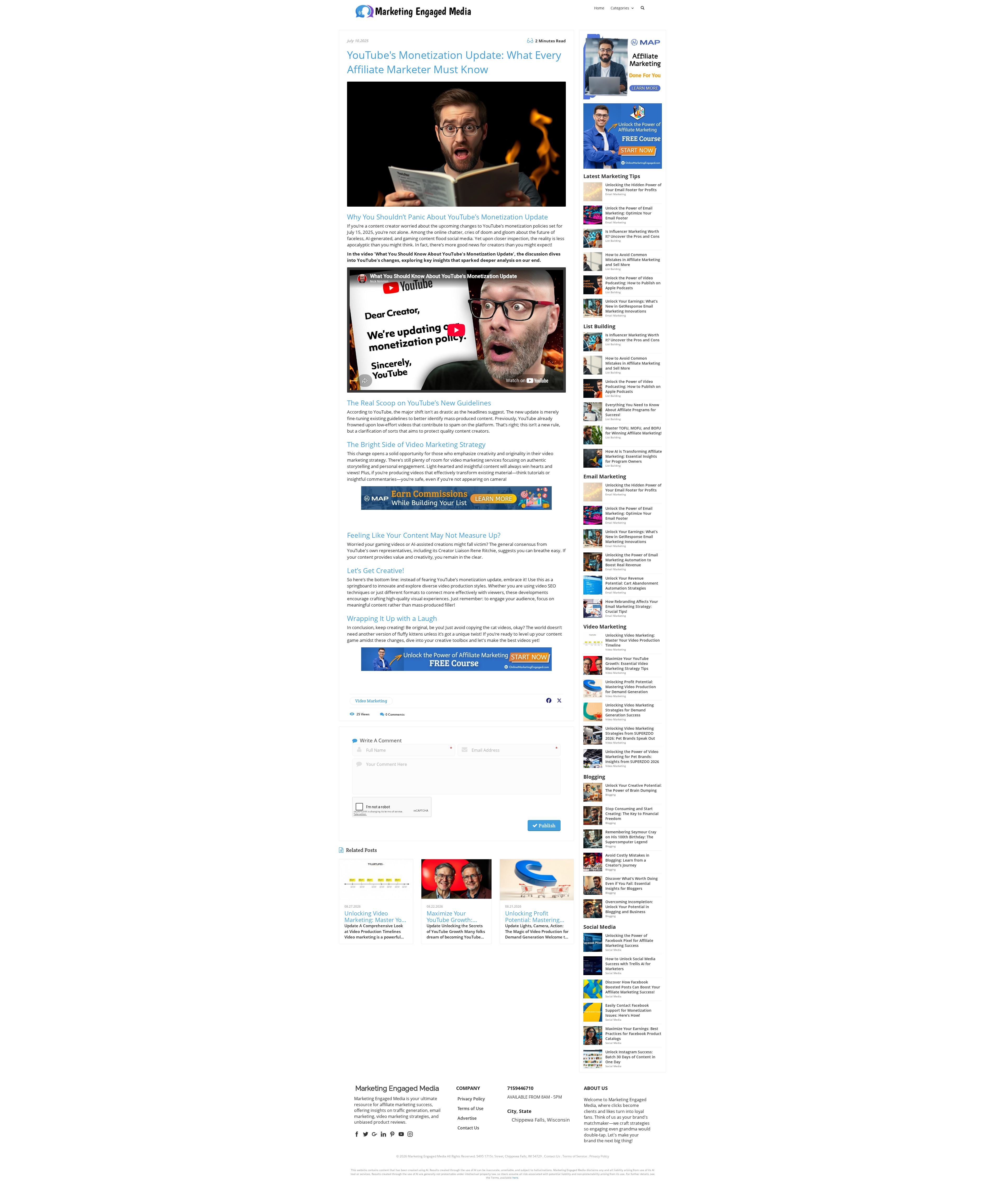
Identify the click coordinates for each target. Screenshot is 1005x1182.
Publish (546, 825)
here (515, 1177)
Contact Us (552, 1156)
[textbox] (397, 1088)
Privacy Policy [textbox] (471, 1099)
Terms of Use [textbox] (470, 1108)
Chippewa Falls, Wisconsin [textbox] (541, 1119)
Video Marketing (371, 701)
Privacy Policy (599, 1156)
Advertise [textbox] (467, 1118)
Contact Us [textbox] (468, 1128)
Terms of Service (574, 1156)
